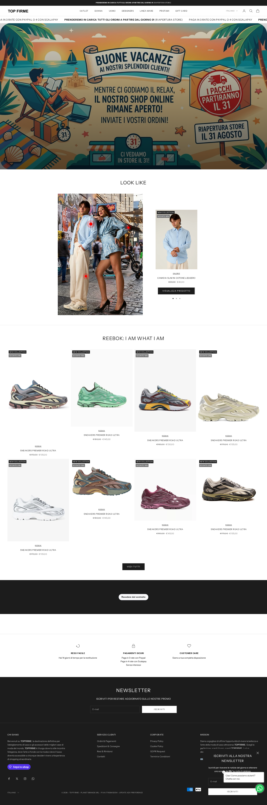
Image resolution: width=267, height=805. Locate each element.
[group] (133, 96)
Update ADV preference (131, 793)
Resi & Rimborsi (104, 751)
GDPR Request (157, 751)
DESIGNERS (128, 11)
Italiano (230, 11)
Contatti (101, 756)
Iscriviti (232, 791)
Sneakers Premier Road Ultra (38, 450)
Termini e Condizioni (160, 756)
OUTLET (84, 11)
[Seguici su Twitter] (17, 778)
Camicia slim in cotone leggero (176, 278)
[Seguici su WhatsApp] (33, 778)
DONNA (99, 11)
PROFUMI (164, 11)
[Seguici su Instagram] (25, 778)
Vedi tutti (133, 566)
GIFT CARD (181, 11)
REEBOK (38, 446)
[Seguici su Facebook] (9, 778)
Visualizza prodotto (176, 291)
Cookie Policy (156, 746)
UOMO (112, 11)
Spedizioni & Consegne (108, 746)
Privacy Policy (156, 741)
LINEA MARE (146, 11)
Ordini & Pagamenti (106, 741)
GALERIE (176, 274)
